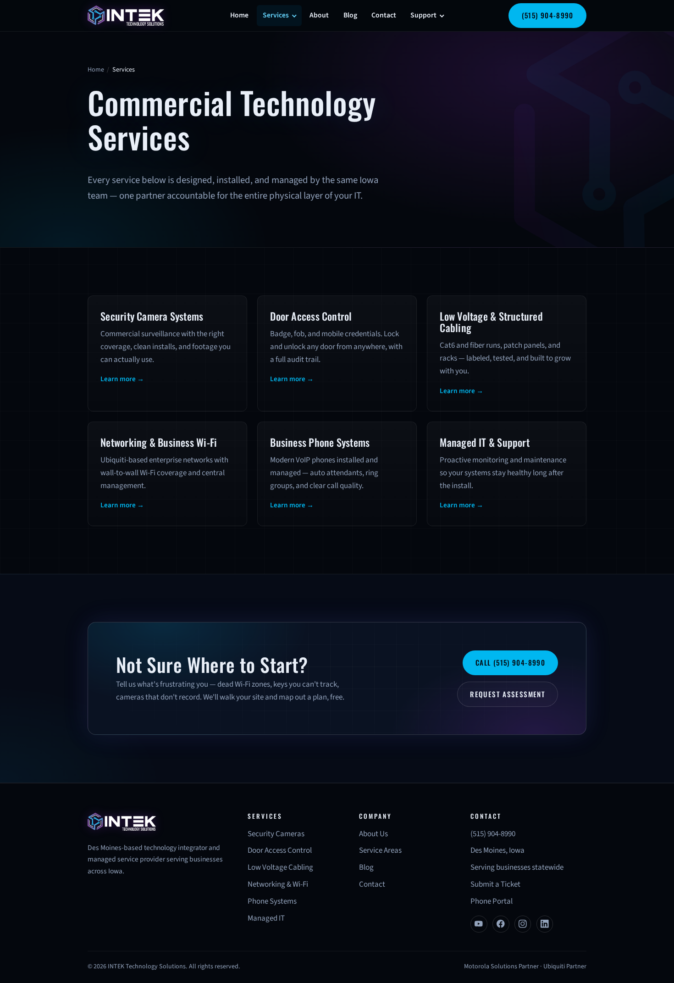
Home (239, 15)
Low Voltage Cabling (280, 867)
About (319, 15)
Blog (350, 15)
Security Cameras (276, 833)
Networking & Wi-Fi (278, 884)
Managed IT (266, 918)
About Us (373, 833)
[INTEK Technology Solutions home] (126, 15)
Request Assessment (507, 694)
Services (276, 15)
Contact (383, 15)
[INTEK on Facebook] (500, 924)
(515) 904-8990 (548, 15)
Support (423, 15)
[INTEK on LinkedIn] (544, 924)
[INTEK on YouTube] (478, 924)
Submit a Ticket (495, 884)
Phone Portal (491, 901)
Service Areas (380, 850)
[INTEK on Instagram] (522, 924)
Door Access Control (280, 850)
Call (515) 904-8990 (510, 662)
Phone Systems (272, 901)
